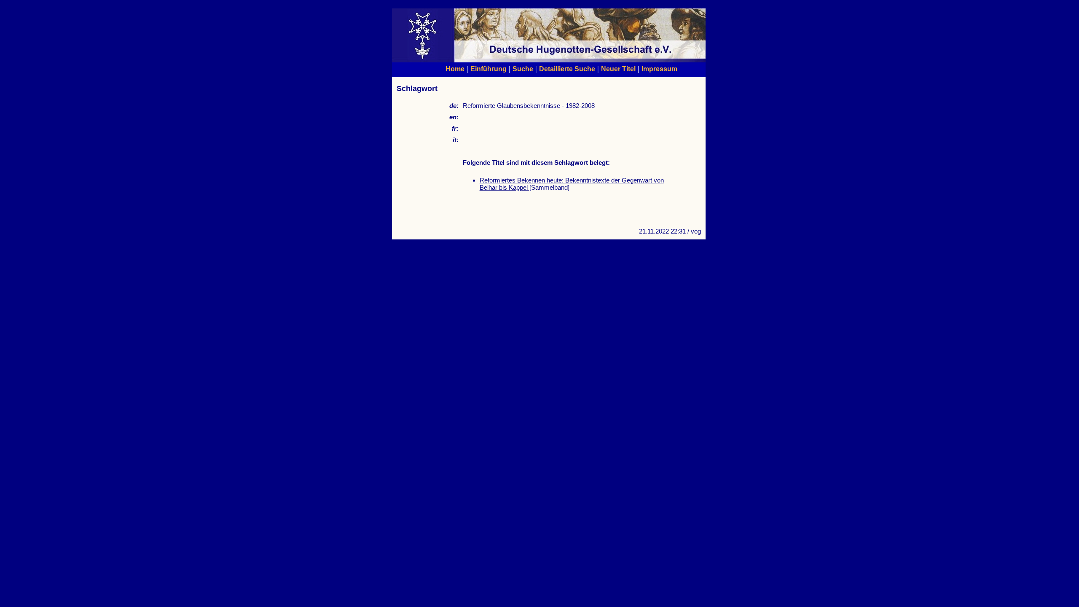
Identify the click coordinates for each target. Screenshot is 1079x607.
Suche (523, 69)
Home (455, 69)
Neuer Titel (618, 69)
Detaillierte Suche (567, 69)
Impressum (659, 69)
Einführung (488, 69)
